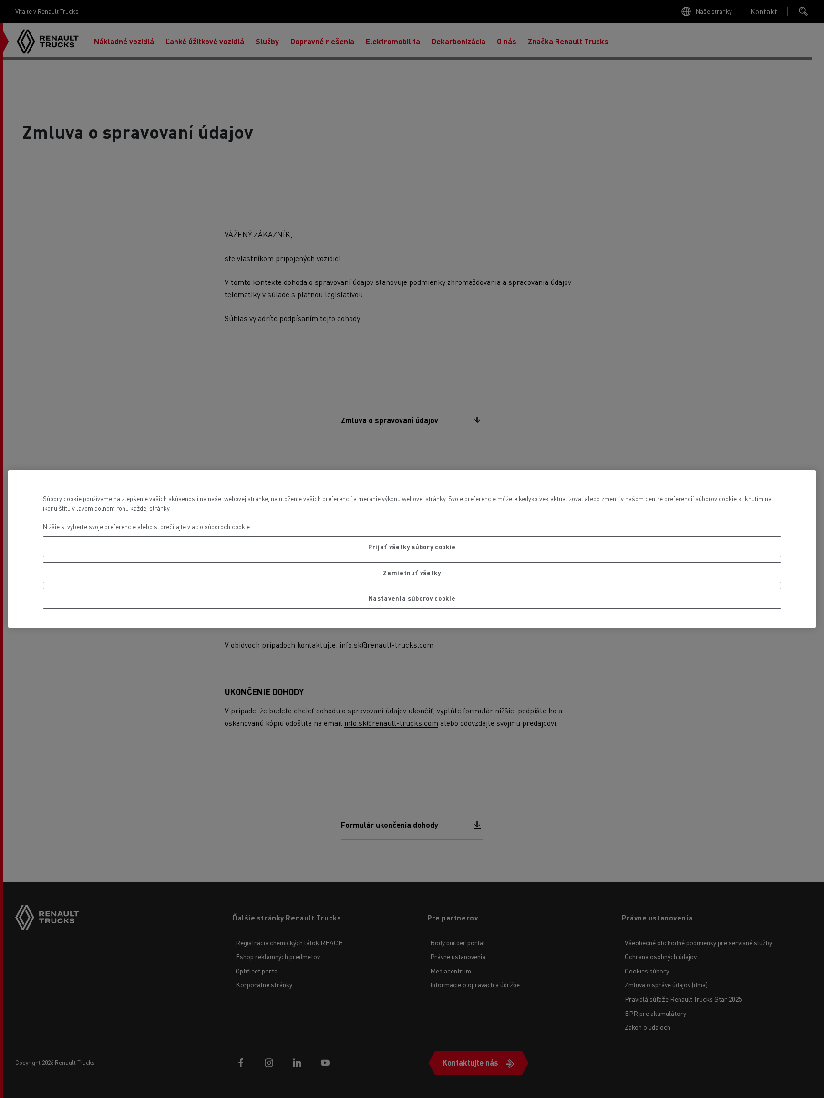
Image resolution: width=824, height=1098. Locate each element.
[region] (412, 549)
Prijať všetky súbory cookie (412, 547)
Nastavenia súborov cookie (412, 598)
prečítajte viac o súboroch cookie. (205, 527)
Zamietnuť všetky (412, 572)
